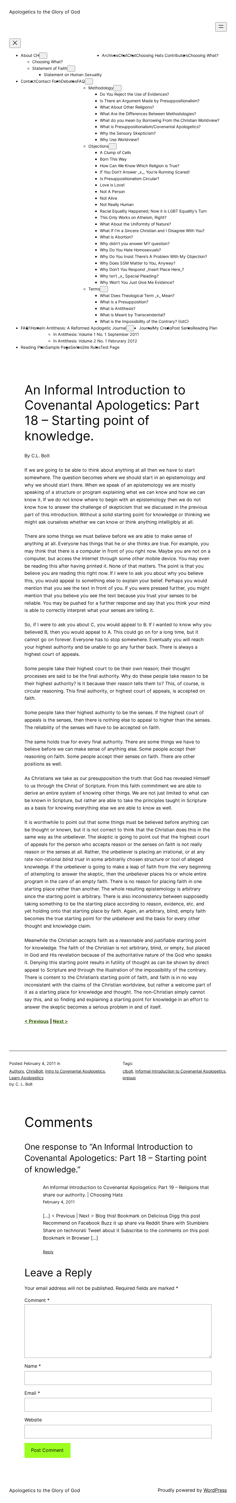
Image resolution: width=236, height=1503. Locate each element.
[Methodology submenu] (117, 88)
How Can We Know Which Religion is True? (139, 165)
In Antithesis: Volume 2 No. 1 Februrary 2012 (95, 340)
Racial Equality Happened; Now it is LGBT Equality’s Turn (153, 211)
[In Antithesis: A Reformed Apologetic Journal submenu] (130, 328)
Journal (146, 327)
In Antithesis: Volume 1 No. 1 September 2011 (96, 334)
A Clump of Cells (115, 152)
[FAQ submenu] (89, 81)
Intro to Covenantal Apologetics (75, 1071)
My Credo (162, 327)
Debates (69, 81)
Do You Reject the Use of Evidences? (134, 94)
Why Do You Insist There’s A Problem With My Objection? (153, 256)
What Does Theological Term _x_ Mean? (137, 295)
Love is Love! (112, 184)
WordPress (215, 1490)
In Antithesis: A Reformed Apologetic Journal (84, 327)
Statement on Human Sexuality (73, 74)
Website (33, 1420)
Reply (48, 1251)
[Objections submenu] (113, 146)
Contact (28, 81)
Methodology (100, 87)
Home (36, 327)
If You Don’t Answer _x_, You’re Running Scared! (145, 171)
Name (32, 1366)
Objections (98, 146)
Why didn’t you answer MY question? (135, 243)
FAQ (81, 81)
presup (129, 1077)
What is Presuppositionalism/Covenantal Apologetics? (150, 126)
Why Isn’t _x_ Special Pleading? (129, 275)
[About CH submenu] (43, 56)
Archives (110, 55)
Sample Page (58, 347)
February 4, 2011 (59, 1201)
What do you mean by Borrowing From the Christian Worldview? (159, 120)
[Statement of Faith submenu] (71, 68)
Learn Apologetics (26, 1077)
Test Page (109, 347)
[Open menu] (221, 27)
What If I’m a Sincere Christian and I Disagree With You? (152, 230)
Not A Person (112, 191)
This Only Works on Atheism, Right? (133, 217)
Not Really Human (117, 204)
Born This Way (113, 159)
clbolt (128, 1071)
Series (76, 347)
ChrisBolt (34, 1071)
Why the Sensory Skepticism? (128, 133)
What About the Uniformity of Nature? (135, 223)
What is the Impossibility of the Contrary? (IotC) (144, 321)
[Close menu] (15, 43)
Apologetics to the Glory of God (44, 12)
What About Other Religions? (127, 107)
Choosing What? (47, 61)
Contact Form (48, 81)
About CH (30, 55)
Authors (16, 1071)
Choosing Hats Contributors (162, 55)
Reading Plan (205, 327)
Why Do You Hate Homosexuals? (130, 249)
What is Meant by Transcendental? (132, 314)
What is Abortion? (116, 236)
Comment (37, 1300)
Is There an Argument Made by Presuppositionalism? (149, 100)
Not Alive (108, 198)
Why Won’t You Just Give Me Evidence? (137, 282)
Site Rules (91, 347)
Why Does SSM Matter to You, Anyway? (137, 263)
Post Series (182, 327)
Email (32, 1393)
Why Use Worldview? (119, 139)
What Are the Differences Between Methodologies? (148, 113)
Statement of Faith (49, 68)
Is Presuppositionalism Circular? (129, 178)
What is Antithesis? (117, 308)
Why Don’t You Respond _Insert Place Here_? (142, 269)
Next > (60, 1021)
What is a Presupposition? (124, 301)
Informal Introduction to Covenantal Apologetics (180, 1071)
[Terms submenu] (104, 289)
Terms (94, 288)
